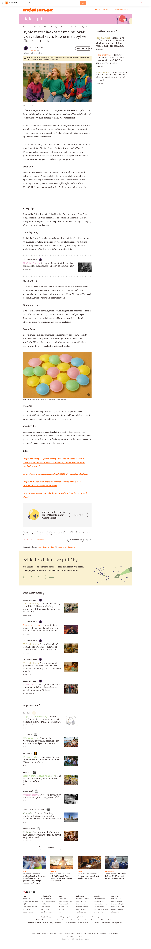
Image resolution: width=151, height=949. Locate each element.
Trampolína (65, 920)
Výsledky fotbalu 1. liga (65, 901)
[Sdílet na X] (90, 540)
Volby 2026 (26, 898)
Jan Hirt (43, 904)
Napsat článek (78, 515)
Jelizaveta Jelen (36, 47)
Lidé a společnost (104, 55)
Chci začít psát (121, 10)
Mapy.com (56, 917)
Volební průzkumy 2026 (30, 901)
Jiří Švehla (27, 734)
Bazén (47, 920)
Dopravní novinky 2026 (118, 904)
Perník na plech (81, 912)
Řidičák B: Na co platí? (118, 906)
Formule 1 (62, 909)
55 (41, 53)
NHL (60, 912)
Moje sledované (101, 10)
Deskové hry (89, 922)
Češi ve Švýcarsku (99, 906)
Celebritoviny (29, 828)
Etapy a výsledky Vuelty (48, 901)
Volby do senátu (28, 909)
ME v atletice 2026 (64, 906)
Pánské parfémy (116, 922)
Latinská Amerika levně (101, 909)
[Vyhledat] (83, 3)
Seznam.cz (144, 3)
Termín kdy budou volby (30, 906)
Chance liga (62, 898)
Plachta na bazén (56, 920)
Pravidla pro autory (99, 933)
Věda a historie (103, 38)
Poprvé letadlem (99, 901)
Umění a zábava (31, 263)
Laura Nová (28, 791)
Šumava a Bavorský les (100, 904)
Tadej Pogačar (45, 906)
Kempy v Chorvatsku (100, 898)
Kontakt (76, 933)
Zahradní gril (105, 920)
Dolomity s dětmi (99, 912)
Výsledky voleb (27, 904)
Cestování (28, 813)
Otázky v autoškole (117, 909)
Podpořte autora (82, 48)
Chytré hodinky (105, 922)
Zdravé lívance (80, 904)
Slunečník (74, 920)
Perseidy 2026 (77, 917)
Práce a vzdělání (31, 757)
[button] (57, 82)
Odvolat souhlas (113, 933)
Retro (39, 547)
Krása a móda (29, 684)
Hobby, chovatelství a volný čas (38, 776)
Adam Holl (27, 753)
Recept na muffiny (82, 901)
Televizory (97, 922)
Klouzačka (81, 920)
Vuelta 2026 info (46, 898)
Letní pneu (81, 922)
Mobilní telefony (48, 922)
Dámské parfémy (71, 922)
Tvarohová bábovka (82, 906)
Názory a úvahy (30, 738)
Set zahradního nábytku (92, 920)
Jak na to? (51, 577)
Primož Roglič (45, 909)
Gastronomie (62, 547)
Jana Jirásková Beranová (34, 809)
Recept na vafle (80, 909)
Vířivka (112, 920)
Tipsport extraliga (64, 904)
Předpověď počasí (65, 917)
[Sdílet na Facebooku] (87, 540)
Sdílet (35, 53)
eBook (28, 53)
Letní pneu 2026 (116, 898)
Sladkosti (46, 547)
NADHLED (27, 713)
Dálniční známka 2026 (118, 901)
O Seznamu (44, 933)
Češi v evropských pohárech (100, 917)
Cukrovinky (71, 547)
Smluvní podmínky (56, 933)
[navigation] (2, 3)
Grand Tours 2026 (46, 912)
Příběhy (27, 832)
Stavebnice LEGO (59, 922)
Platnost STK (115, 912)
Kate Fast (27, 772)
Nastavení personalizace (75, 936)
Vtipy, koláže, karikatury (35, 716)
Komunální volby (28, 912)
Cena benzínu (86, 917)
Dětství (53, 547)
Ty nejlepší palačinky (82, 898)
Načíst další (50, 848)
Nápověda (68, 933)
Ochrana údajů (85, 933)
